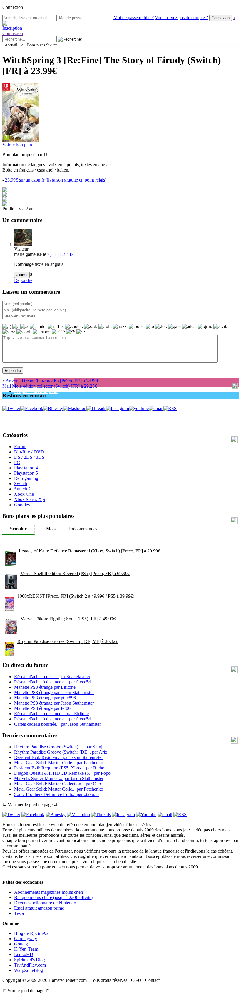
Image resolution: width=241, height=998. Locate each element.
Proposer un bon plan (36, 391)
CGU (136, 980)
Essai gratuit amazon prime (39, 907)
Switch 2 (22, 488)
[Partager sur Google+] (4, 199)
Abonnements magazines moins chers (49, 892)
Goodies (22, 504)
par (52, 676)
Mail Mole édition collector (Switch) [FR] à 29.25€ (49, 386)
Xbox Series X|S (29, 499)
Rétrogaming (26, 478)
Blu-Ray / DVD (29, 451)
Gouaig (21, 943)
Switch (20, 483)
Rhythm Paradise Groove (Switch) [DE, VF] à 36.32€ (67, 641)
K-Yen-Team (26, 949)
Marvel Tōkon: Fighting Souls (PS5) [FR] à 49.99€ (68, 618)
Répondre (23, 280)
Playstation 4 (26, 467)
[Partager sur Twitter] (4, 195)
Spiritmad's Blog (29, 959)
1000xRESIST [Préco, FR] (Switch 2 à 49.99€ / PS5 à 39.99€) (75, 596)
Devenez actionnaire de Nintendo (45, 902)
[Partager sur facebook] (4, 190)
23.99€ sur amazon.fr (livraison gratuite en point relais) (55, 179)
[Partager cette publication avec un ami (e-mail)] (4, 204)
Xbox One (24, 494)
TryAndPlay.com (30, 964)
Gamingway (25, 938)
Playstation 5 (26, 473)
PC (17, 462)
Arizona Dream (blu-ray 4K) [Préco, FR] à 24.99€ (52, 380)
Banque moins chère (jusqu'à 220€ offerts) (53, 897)
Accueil (11, 45)
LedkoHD (23, 954)
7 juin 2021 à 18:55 (63, 254)
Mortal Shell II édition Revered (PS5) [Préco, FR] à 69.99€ (75, 573)
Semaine (18, 528)
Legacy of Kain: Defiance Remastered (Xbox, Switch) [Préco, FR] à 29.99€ (89, 550)
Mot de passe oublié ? (133, 17)
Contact (152, 980)
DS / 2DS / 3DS (29, 457)
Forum (20, 446)
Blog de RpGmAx (31, 933)
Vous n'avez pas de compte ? (181, 17)
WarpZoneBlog (28, 970)
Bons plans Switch (42, 45)
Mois (51, 528)
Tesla (19, 913)
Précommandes (83, 528)
